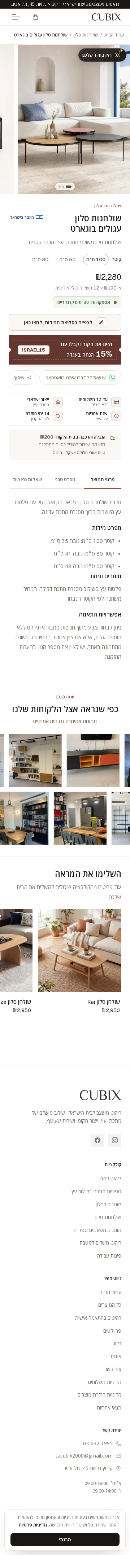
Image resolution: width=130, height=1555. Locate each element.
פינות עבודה (109, 1255)
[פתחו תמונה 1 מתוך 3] (74, 119)
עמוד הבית (114, 34)
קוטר (116, 259)
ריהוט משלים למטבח (100, 1242)
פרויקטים (112, 1330)
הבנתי (65, 1539)
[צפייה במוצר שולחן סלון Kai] (79, 950)
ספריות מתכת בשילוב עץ (96, 1191)
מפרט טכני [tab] (65, 479)
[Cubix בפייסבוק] (97, 1140)
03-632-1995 (98, 1443)
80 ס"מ (40, 259)
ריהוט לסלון (110, 1178)
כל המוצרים (109, 1304)
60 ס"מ (67, 259)
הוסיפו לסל (80, 983)
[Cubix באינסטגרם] (114, 1140)
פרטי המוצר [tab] (102, 479)
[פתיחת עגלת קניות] (35, 16)
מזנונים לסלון (108, 1204)
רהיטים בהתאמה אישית (98, 1317)
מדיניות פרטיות (33, 1525)
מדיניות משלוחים (104, 1381)
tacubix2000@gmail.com (84, 1455)
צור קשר (112, 1368)
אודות (115, 1356)
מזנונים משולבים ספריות (97, 1230)
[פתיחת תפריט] (16, 17)
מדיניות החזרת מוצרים (99, 1394)
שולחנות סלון (86, 34)
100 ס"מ (95, 259)
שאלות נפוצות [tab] (27, 479)
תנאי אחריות (109, 1407)
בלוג (117, 1343)
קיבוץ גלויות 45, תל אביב (88, 1468)
